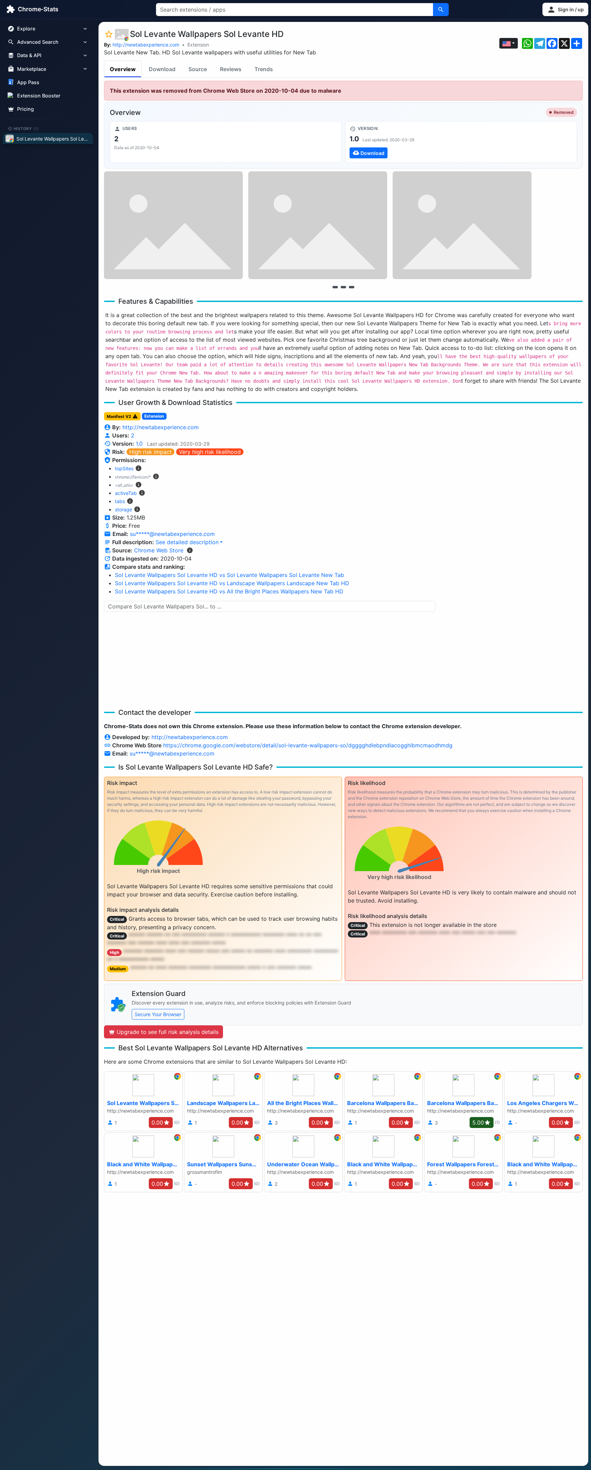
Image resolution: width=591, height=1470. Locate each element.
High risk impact (150, 451)
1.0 (139, 443)
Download (162, 69)
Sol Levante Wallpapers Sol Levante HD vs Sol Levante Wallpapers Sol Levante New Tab (229, 575)
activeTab (126, 493)
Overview (123, 69)
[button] (565, 9)
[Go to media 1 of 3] (335, 287)
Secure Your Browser (158, 1014)
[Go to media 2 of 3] (343, 287)
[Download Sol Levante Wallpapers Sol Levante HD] (461, 141)
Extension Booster (39, 96)
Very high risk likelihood (210, 451)
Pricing (25, 109)
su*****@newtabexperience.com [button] (172, 533)
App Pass (28, 82)
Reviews (230, 69)
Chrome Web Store (158, 550)
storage (123, 509)
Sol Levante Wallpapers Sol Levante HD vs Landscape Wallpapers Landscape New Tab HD (232, 583)
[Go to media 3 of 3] (351, 287)
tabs (120, 501)
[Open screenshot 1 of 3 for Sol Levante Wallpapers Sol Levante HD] (173, 225)
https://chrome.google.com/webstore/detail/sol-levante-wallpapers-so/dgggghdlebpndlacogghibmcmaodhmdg (307, 745)
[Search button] (441, 9)
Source (197, 69)
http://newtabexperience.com (146, 45)
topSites (124, 468)
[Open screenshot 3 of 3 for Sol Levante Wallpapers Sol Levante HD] (462, 225)
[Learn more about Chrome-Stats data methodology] (189, 550)
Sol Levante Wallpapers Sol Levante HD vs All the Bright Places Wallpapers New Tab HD (229, 591)
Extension (198, 45)
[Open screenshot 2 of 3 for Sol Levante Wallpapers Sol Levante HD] (317, 225)
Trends (263, 69)
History (26, 128)
